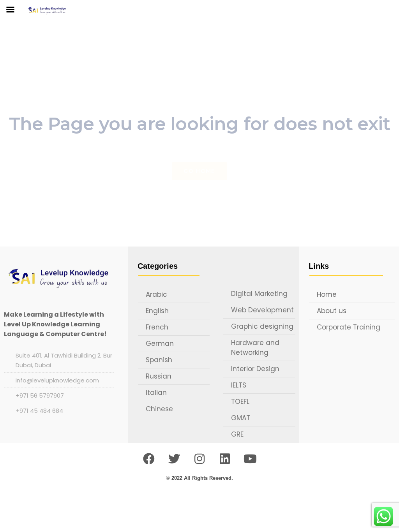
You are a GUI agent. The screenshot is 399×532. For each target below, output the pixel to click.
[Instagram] (199, 458)
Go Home (199, 170)
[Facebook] (149, 458)
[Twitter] (174, 458)
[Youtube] (250, 458)
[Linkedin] (225, 458)
